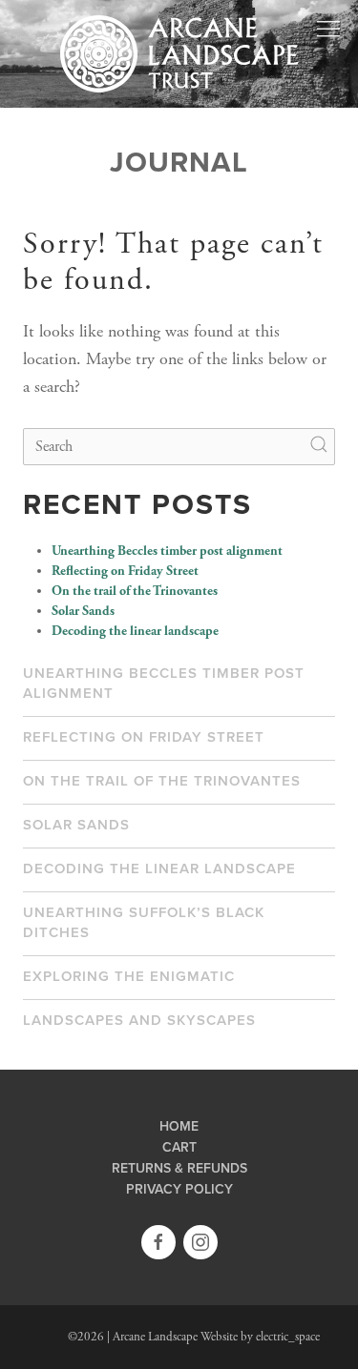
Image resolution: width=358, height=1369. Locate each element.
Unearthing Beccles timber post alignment (167, 551)
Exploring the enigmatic (129, 976)
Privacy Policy (179, 1189)
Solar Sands (83, 611)
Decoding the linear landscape (135, 631)
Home (179, 1127)
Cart (179, 1147)
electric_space (288, 1337)
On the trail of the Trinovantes (135, 591)
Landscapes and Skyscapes (139, 1020)
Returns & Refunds (179, 1168)
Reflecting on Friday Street (125, 571)
